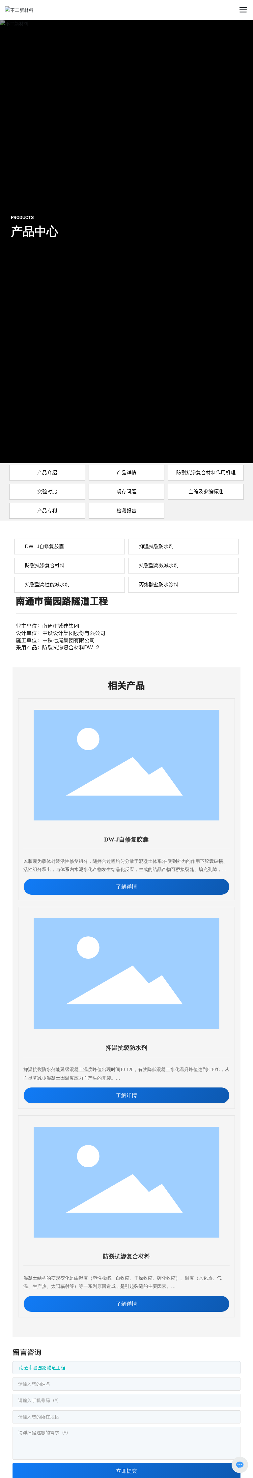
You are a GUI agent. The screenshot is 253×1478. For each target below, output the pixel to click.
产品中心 (34, 231)
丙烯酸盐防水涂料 (159, 584)
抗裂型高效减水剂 (159, 565)
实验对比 (47, 491)
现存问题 (126, 491)
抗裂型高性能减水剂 (47, 584)
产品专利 (47, 510)
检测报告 (126, 510)
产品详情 (126, 472)
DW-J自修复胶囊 (44, 546)
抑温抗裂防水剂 (156, 546)
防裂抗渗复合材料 (45, 565)
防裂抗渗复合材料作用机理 (206, 472)
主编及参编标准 (205, 491)
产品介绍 (47, 472)
